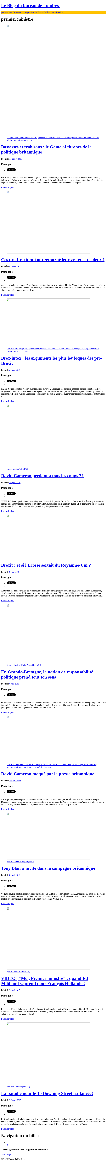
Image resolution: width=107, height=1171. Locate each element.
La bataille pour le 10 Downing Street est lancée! (47, 1093)
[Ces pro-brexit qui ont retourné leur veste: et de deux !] (48, 253)
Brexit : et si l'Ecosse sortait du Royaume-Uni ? (46, 565)
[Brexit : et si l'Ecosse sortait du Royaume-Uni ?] (48, 558)
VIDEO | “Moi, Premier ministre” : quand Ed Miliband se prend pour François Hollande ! (44, 981)
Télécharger (6, 1154)
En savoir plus (7, 187)
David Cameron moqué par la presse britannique (47, 773)
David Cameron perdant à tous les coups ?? (42, 475)
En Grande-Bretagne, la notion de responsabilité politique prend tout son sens (47, 674)
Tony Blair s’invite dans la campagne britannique (48, 868)
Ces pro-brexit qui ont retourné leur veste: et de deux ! (52, 259)
